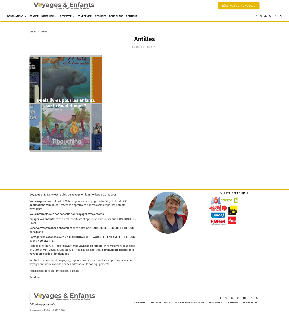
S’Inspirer (47, 16)
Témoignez (215, 302)
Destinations (15, 16)
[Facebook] (256, 16)
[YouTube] (244, 298)
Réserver (66, 16)
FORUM (130, 237)
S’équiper (100, 16)
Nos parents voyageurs (189, 302)
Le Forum (232, 302)
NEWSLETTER (46, 240)
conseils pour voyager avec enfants (81, 214)
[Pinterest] (265, 16)
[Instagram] (260, 16)
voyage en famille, (99, 201)
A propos (139, 302)
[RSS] (270, 16)
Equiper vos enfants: (42, 219)
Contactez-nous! (160, 302)
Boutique (131, 16)
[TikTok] (251, 298)
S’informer (85, 16)
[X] (226, 298)
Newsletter (250, 302)
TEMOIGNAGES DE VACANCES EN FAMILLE (95, 237)
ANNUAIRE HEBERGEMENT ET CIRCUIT (110, 228)
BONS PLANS (116, 16)
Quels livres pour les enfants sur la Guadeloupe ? (66, 103)
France (34, 16)
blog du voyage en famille (78, 194)
